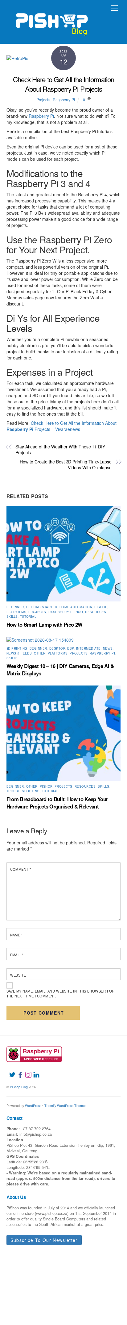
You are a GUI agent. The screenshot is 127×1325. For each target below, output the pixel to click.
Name (16, 934)
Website (18, 975)
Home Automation (75, 607)
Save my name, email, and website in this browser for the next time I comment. (60, 993)
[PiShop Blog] (51, 21)
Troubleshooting (23, 791)
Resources (95, 612)
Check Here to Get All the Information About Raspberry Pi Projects (63, 84)
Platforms (16, 612)
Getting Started (41, 607)
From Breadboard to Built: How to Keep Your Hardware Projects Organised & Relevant (57, 802)
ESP (70, 648)
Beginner (15, 607)
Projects (43, 99)
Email (16, 954)
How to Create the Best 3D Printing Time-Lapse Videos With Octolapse (66, 465)
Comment (20, 869)
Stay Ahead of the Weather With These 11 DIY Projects (60, 450)
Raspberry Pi (64, 99)
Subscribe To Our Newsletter (44, 1240)
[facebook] (17, 1071)
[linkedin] (34, 1071)
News (108, 648)
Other (39, 653)
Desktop (57, 648)
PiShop (100, 607)
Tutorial (28, 616)
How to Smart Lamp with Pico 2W (44, 624)
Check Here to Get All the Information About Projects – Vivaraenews (61, 426)
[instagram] (26, 1071)
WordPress (33, 1105)
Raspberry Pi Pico (65, 612)
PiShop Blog (19, 1087)
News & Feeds (19, 653)
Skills (12, 616)
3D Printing (16, 648)
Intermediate (88, 648)
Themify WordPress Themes (65, 1105)
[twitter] (9, 1071)
